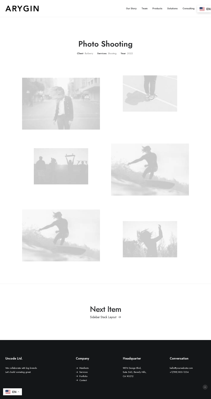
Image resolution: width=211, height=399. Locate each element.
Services (83, 372)
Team (144, 8)
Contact (83, 380)
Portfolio (83, 376)
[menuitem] (131, 8)
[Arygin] (22, 8)
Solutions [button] (172, 8)
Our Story (131, 8)
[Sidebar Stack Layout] (105, 311)
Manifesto (84, 368)
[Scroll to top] (205, 386)
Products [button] (157, 8)
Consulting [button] (188, 8)
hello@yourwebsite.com (181, 368)
